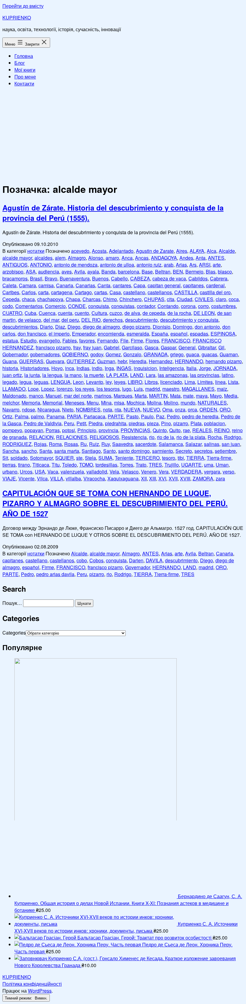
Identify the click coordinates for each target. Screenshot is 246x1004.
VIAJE (9, 478)
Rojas (40, 444)
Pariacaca (94, 416)
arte (217, 264)
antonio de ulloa (117, 264)
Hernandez (160, 361)
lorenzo (65, 388)
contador (146, 306)
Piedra (95, 423)
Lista (233, 381)
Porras (53, 430)
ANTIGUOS (15, 264)
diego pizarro (136, 326)
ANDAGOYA (164, 257)
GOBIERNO (75, 354)
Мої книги (24, 69)
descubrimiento (141, 319)
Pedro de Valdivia (43, 423)
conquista (98, 306)
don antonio (207, 326)
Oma (167, 409)
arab (168, 264)
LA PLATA (117, 375)
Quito (175, 430)
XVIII (185, 478)
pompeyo (12, 430)
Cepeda (11, 299)
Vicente (26, 478)
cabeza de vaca (169, 278)
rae (186, 430)
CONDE (77, 306)
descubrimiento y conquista (189, 319)
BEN (178, 271)
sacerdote (145, 444)
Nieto (68, 409)
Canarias (85, 285)
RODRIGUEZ (17, 444)
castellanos (160, 292)
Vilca (42, 478)
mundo (188, 402)
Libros (151, 381)
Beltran (162, 271)
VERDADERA (186, 471)
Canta (104, 285)
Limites (205, 381)
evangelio (49, 340)
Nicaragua (49, 409)
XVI (162, 478)
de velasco (29, 319)
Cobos (96, 560)
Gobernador (15, 354)
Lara (150, 375)
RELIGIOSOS (104, 437)
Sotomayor (41, 457)
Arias (181, 264)
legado (9, 381)
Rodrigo (232, 437)
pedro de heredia (200, 416)
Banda (108, 271)
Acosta (99, 250)
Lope (33, 388)
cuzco (116, 312)
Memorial (52, 402)
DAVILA (154, 560)
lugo (126, 388)
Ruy (105, 444)
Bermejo (194, 271)
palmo (37, 416)
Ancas (141, 257)
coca (234, 299)
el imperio (59, 333)
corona (188, 306)
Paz (160, 416)
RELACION (41, 437)
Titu (56, 464)
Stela (90, 457)
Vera (164, 471)
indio (97, 368)
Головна (23, 55)
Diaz (60, 326)
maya (202, 395)
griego (177, 354)
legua (26, 381)
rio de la (165, 437)
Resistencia (134, 437)
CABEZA (140, 278)
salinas (211, 444)
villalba (73, 478)
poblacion (214, 423)
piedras (137, 423)
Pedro (173, 416)
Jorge (205, 368)
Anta (201, 257)
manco (36, 395)
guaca (192, 354)
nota (107, 409)
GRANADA (156, 354)
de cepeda (153, 312)
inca (69, 368)
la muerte (94, 375)
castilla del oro (215, 292)
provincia (108, 430)
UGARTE (191, 464)
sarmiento (162, 450)
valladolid (96, 471)
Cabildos (198, 278)
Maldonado (14, 395)
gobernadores (45, 354)
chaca (28, 299)
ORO (225, 409)
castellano (134, 292)
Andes (186, 257)
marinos (102, 395)
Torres (126, 464)
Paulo (147, 416)
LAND (136, 375)
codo (7, 306)
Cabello (119, 278)
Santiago (91, 450)
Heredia (137, 361)
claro (221, 299)
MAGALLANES (198, 388)
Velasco (130, 471)
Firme (137, 340)
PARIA (74, 416)
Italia (191, 368)
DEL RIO (90, 319)
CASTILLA (185, 292)
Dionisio (161, 326)
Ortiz (7, 416)
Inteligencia (171, 368)
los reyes (84, 388)
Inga (109, 368)
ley (109, 381)
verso (228, 471)
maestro (170, 388)
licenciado (171, 381)
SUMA (105, 457)
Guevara (55, 361)
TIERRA (195, 457)
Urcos (26, 471)
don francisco (32, 333)
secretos (203, 450)
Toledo (69, 464)
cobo (81, 560)
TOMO (86, 464)
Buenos (100, 278)
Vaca (52, 471)
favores (87, 340)
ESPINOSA (223, 333)
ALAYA (197, 250)
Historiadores (34, 368)
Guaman (229, 354)
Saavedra (122, 444)
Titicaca (40, 464)
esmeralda (138, 333)
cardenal (215, 285)
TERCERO (148, 457)
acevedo (80, 250)
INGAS (123, 368)
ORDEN (208, 409)
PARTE (116, 416)
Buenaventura (75, 278)
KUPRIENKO (16, 17)
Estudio (28, 340)
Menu (93, 402)
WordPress (40, 990)
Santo (109, 450)
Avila (79, 271)
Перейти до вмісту (23, 5)
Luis (138, 388)
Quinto (160, 430)
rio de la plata (190, 437)
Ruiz (94, 444)
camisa (46, 285)
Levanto (94, 381)
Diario (46, 326)
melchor (10, 402)
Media (230, 395)
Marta (141, 395)
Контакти (24, 83)
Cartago (83, 292)
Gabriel (111, 347)
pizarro (180, 423)
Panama (55, 416)
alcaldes (43, 257)
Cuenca (47, 312)
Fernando (107, 340)
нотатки (35, 250)
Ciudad (184, 299)
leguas (41, 381)
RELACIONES (71, 437)
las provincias (204, 375)
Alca (211, 250)
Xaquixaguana (123, 478)
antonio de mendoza (76, 264)
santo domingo (134, 450)
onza (180, 409)
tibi (181, 457)
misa (119, 402)
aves (67, 271)
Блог (19, 62)
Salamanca (171, 444)
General (187, 347)
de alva (132, 312)
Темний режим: (19, 998)
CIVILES (204, 299)
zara (220, 478)
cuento (82, 312)
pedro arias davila (55, 574)
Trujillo (171, 464)
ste (79, 457)
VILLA (56, 478)
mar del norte (78, 395)
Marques (123, 395)
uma (208, 464)
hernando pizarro (224, 361)
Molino (171, 402)
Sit (5, 457)
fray (77, 347)
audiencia (48, 271)
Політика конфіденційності (32, 983)
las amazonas (173, 375)
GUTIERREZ (81, 361)
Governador (137, 567)
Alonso (95, 257)
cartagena (61, 292)
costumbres (223, 306)
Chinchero (130, 299)
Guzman (106, 361)
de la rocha (179, 312)
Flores (152, 340)
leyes (119, 381)
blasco (225, 271)
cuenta (65, 312)
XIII (152, 478)
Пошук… (12, 602)
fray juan (92, 347)
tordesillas (106, 464)
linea (220, 381)
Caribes (10, 292)
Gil (221, 347)
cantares (122, 285)
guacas (209, 354)
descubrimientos (20, 326)
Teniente (124, 457)
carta (43, 292)
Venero (148, 471)
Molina (154, 402)
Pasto (132, 416)
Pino (166, 423)
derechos (113, 319)
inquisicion (145, 368)
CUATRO (12, 312)
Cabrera (218, 278)
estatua (10, 340)
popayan (34, 430)
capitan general (164, 285)
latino (227, 375)
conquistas (122, 306)
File (124, 340)
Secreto (184, 450)
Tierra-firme (219, 457)
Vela (114, 471)
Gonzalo (132, 354)
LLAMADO (14, 388)
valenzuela (72, 471)
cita (170, 299)
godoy (96, 354)
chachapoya (50, 299)
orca (192, 409)
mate (188, 395)
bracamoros (15, 278)
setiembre (225, 450)
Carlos (29, 292)
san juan (231, 444)
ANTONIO (41, 264)
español (179, 333)
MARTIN (158, 395)
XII (144, 478)
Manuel (54, 395)
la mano (73, 375)
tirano (24, 464)
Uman (222, 464)
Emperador (83, 333)
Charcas (91, 299)
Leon (78, 381)
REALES (202, 430)
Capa (139, 285)
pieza (153, 423)
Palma (21, 416)
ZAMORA (203, 478)
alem (60, 257)
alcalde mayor (17, 257)
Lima (189, 381)
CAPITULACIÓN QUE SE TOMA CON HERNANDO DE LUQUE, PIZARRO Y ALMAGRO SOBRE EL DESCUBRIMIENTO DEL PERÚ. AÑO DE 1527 (115, 503)
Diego (74, 326)
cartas (100, 292)
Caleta (9, 285)
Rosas (71, 444)
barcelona (128, 271)
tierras (9, 464)
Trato (141, 464)
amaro (112, 257)
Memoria (31, 402)
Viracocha (94, 478)
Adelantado (121, 250)
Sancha (10, 450)
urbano (9, 471)
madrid (152, 388)
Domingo (182, 326)
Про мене (25, 76)
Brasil (36, 278)
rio (151, 437)
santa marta (66, 450)
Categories (14, 632)
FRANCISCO (175, 340)
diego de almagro (101, 326)
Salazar (193, 444)
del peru (70, 319)
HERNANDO (189, 361)
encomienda (111, 333)
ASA (31, 271)
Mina (106, 402)
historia (10, 368)
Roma (55, 444)
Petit (81, 423)
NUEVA (132, 409)
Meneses (74, 402)
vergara (212, 471)
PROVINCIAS (135, 430)
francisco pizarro (53, 347)
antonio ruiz (148, 264)
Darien (136, 560)
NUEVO (151, 409)
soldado (19, 457)
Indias (82, 368)
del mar (51, 319)
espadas (199, 333)
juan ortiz (12, 375)
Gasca (151, 347)
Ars (192, 264)
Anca (127, 257)
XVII (173, 478)
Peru (69, 423)
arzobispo (12, 271)
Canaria (64, 285)
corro (203, 306)
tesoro (168, 457)
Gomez (113, 354)
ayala (93, 271)
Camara (27, 285)
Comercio (55, 306)
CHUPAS (154, 299)
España (160, 333)
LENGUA (60, 381)
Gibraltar (207, 347)
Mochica (136, 402)
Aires (181, 250)
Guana (9, 361)
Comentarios (29, 306)
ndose (28, 409)
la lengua (52, 375)
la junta (32, 375)
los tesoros (108, 388)
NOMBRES (88, 409)
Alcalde (227, 250)
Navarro (11, 409)
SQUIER (64, 457)
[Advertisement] (123, 134)
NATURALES (212, 402)
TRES (155, 464)
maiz (222, 388)
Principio (86, 430)
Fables (69, 340)
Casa (115, 292)
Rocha (215, 437)
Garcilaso (132, 347)
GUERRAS (31, 361)
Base (147, 271)
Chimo (110, 299)
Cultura (99, 312)
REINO (222, 430)
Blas (210, 271)
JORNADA (224, 368)
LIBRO (135, 381)
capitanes (193, 285)
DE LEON (204, 312)
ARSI (204, 264)
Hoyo (57, 368)
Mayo (216, 395)
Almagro (77, 257)
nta (118, 409)
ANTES (216, 257)
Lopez (47, 388)
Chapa (73, 299)
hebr (122, 361)
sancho (29, 450)
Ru (83, 444)
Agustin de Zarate (155, 250)
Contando (168, 306)
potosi (68, 430)
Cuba (30, 312)
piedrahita (115, 423)
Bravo (51, 278)
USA (40, 471)
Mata (175, 395)
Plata (196, 423)
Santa (45, 450)
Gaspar (168, 347)
